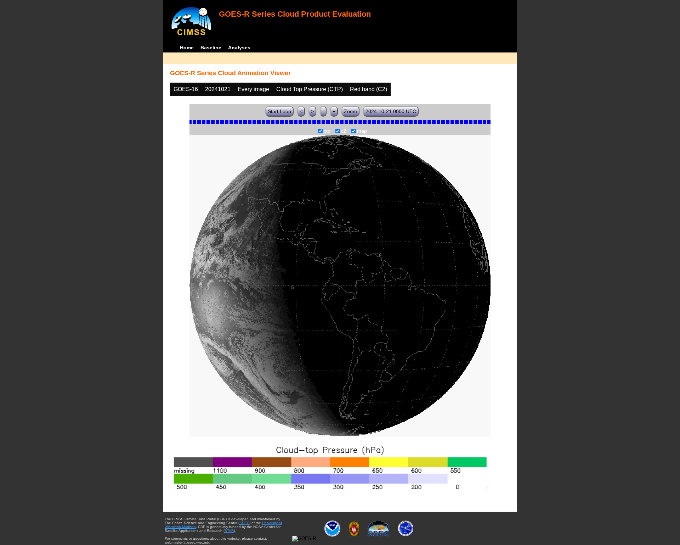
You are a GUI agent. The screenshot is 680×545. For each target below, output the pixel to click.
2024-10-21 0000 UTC (391, 111)
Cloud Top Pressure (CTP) (309, 89)
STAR (229, 531)
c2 (343, 131)
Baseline (210, 47)
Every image (253, 89)
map (362, 131)
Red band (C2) (368, 89)
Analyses (239, 47)
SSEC (244, 523)
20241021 (218, 89)
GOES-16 (186, 89)
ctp (327, 131)
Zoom (350, 111)
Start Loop (279, 111)
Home (187, 47)
